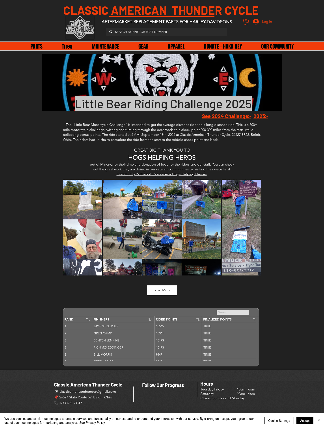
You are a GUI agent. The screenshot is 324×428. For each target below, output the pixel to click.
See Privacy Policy (92, 422)
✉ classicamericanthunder (75, 391)
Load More (162, 290)
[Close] (318, 420)
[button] (246, 22)
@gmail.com (106, 391)
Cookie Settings (279, 420)
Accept (305, 420)
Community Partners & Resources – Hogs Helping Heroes (162, 174)
